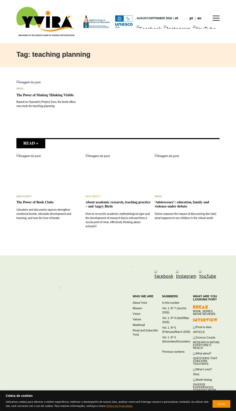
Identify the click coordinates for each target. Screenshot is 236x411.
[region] (118, 400)
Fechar (221, 403)
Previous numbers (173, 351)
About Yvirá (140, 302)
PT (191, 18)
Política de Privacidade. (119, 406)
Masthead (139, 324)
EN (199, 18)
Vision (136, 313)
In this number (171, 302)
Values (137, 319)
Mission (137, 308)
